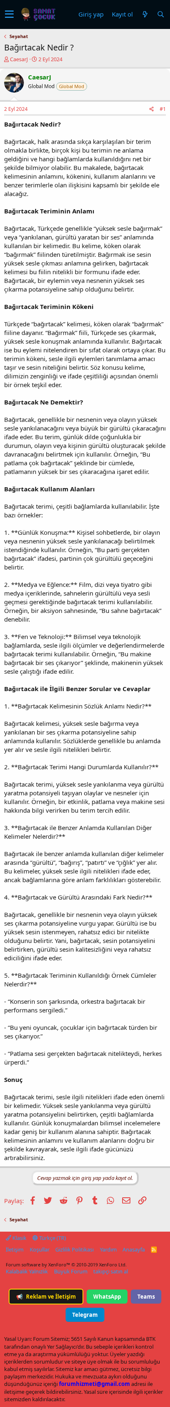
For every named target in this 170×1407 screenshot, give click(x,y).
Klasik (18, 1238)
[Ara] (160, 14)
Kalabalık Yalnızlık (27, 1271)
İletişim (15, 1249)
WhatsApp (107, 1296)
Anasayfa (134, 1249)
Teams (146, 1296)
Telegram (85, 1314)
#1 (163, 108)
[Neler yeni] (145, 14)
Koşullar (40, 1249)
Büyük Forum (70, 1271)
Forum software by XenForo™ (66, 1264)
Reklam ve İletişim (46, 1296)
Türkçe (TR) (52, 1238)
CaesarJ (19, 59)
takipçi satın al (110, 1271)
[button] (9, 14)
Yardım (108, 1249)
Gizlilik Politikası (74, 1249)
